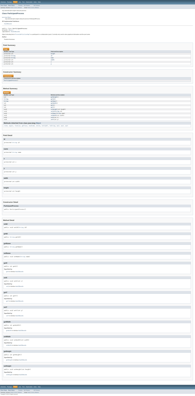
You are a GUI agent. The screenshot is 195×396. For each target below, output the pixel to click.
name (52, 58)
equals (11, 126)
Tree (23, 2)
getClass (25, 126)
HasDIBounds (8, 24)
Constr (15, 7)
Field (11, 7)
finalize (17, 126)
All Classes (37, 5)
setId (52, 111)
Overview (3, 2)
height (53, 53)
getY (52, 107)
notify (38, 126)
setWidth (53, 115)
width (52, 60)
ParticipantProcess (10, 80)
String (13, 55)
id (51, 55)
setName (53, 113)
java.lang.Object (6, 17)
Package (9, 2)
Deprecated (29, 2)
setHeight (54, 109)
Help (39, 2)
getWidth (53, 103)
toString (52, 126)
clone (6, 126)
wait (58, 126)
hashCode (32, 126)
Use (20, 2)
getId (52, 99)
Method (20, 7)
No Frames (27, 5)
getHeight (54, 97)
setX (52, 117)
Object (11, 30)
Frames (20, 5)
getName (53, 101)
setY (52, 119)
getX (52, 105)
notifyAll (45, 126)
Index (35, 2)
